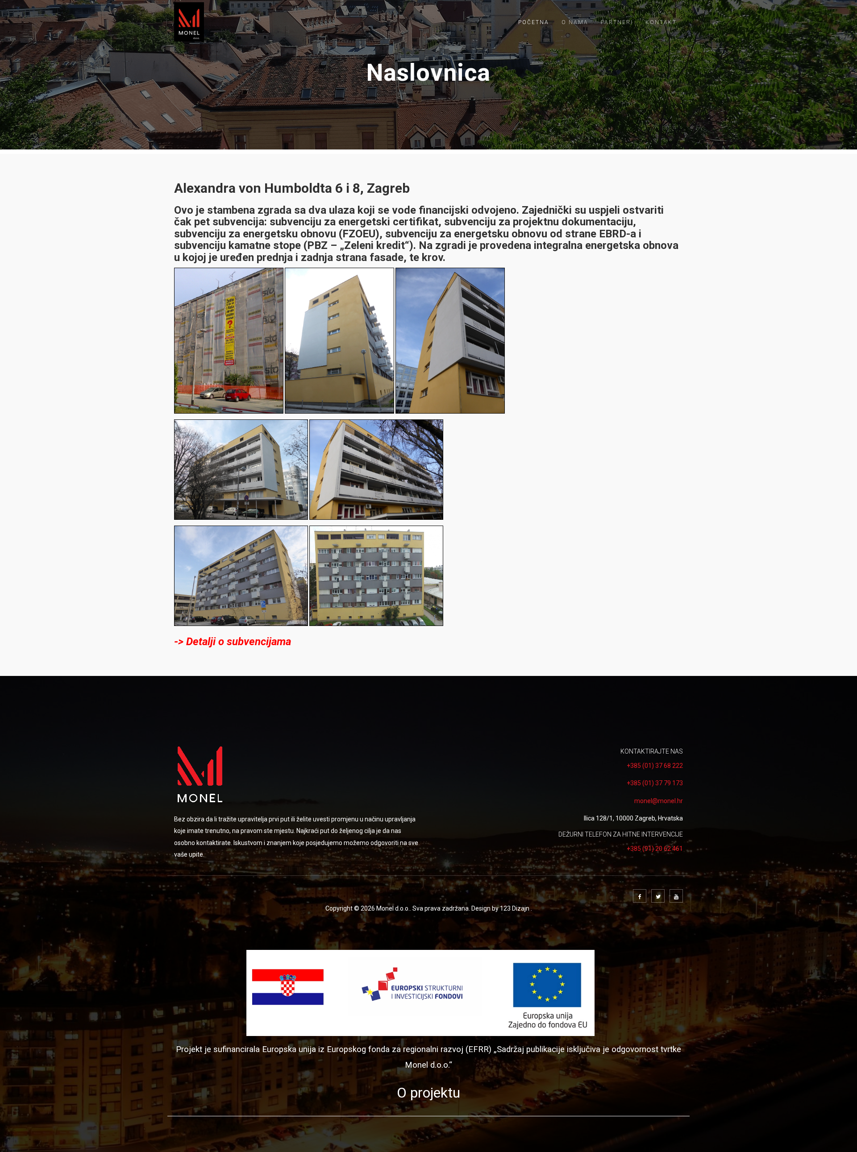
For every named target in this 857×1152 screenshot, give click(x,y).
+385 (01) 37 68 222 (655, 765)
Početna (533, 22)
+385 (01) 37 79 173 (655, 783)
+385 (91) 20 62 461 (655, 848)
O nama (575, 22)
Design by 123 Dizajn (501, 908)
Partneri (617, 22)
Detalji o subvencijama (238, 641)
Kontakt (661, 22)
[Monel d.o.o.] (189, 21)
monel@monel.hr (658, 800)
